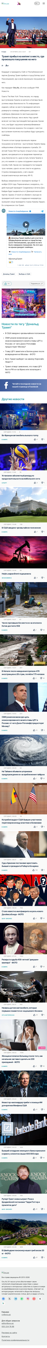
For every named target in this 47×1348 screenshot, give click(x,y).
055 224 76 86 (8, 1326)
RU (36, 3)
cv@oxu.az (6, 1314)
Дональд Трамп (9, 274)
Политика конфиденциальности (15, 1340)
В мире (4, 439)
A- (2, 66)
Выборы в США (24, 274)
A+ (7, 65)
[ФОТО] (23, 890)
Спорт (4, 483)
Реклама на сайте (9, 1333)
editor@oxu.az (8, 1323)
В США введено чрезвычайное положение (25, 333)
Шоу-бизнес (7, 918)
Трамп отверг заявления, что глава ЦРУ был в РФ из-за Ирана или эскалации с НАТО (23, 369)
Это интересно (8, 1015)
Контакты (6, 1336)
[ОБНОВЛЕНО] (23, 650)
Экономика (7, 578)
